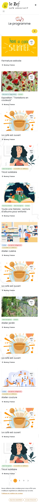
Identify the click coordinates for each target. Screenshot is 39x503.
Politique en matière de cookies (12, 493)
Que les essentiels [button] (16, 500)
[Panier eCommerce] (36, 5)
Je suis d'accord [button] (30, 500)
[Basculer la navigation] (4, 11)
